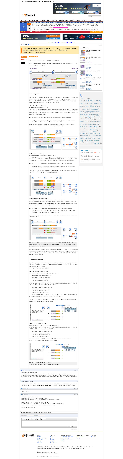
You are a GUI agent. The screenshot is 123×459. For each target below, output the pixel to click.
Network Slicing (82, 128)
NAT (93, 124)
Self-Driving (93, 135)
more (98, 24)
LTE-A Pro (81, 121)
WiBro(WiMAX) (88, 142)
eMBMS (81, 143)
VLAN (89, 138)
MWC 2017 (96, 122)
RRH (84, 131)
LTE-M (85, 121)
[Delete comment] (75, 370)
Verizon (72, 25)
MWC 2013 (81, 122)
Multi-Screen (85, 124)
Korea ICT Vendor (99, 118)
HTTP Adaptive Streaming (89, 112)
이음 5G (96, 144)
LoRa (92, 121)
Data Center (82, 108)
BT (97, 101)
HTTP (82, 112)
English (32, 1)
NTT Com (98, 25)
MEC (95, 121)
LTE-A (98, 120)
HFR (95, 24)
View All (82, 98)
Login (23, 1)
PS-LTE (84, 129)
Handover (85, 114)
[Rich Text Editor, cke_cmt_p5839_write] (49, 423)
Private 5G (93, 130)
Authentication (93, 101)
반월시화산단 (53, 29)
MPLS (99, 121)
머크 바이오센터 (87, 29)
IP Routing (87, 116)
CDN (100, 103)
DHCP (94, 106)
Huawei (89, 114)
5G (81, 100)
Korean (35, 1)
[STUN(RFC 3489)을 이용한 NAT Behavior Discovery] (82, 57)
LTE (92, 120)
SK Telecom (97, 133)
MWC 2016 (91, 122)
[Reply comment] (77, 370)
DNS (97, 106)
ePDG (84, 143)
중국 (54, 25)
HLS (100, 111)
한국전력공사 (81, 29)
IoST (80, 118)
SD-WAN (94, 131)
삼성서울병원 (59, 29)
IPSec (93, 116)
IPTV (97, 116)
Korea (94, 118)
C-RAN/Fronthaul (93, 103)
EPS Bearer (96, 108)
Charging (95, 104)
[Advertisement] (91, 177)
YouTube (94, 142)
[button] (23, 419)
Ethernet (81, 109)
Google (81, 111)
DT (78, 25)
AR (80, 101)
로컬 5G (91, 143)
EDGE (87, 108)
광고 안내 (39, 1)
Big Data (82, 103)
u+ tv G (88, 143)
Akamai (89, 101)
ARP (82, 101)
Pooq (87, 129)
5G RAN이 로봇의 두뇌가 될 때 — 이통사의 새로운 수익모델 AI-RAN (61, 42)
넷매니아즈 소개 (45, 1)
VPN (92, 138)
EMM (92, 108)
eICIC (99, 142)
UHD (85, 138)
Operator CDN (99, 128)
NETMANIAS (24, 44)
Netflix (84, 126)
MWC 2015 (86, 122)
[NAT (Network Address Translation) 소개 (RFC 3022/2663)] (82, 84)
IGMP (93, 114)
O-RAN (87, 128)
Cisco (84, 106)
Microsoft (89, 25)
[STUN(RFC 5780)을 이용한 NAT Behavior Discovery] (82, 50)
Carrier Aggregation (90, 104)
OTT (94, 128)
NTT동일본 (93, 25)
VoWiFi (91, 140)
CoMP (87, 106)
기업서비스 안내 (51, 1)
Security (87, 135)
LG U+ (86, 120)
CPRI (85, 104)
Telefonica (82, 25)
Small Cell (82, 136)
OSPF (90, 128)
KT (97, 29)
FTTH (84, 109)
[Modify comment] (74, 370)
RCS (81, 131)
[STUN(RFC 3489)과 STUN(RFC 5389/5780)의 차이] (82, 64)
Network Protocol (92, 126)
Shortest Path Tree (98, 135)
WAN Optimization (96, 140)
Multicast (89, 124)
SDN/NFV (83, 133)
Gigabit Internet (94, 109)
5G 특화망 (89, 100)
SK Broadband (90, 133)
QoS (100, 129)
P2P (81, 129)
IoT (84, 118)
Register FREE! (27, 1)
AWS (85, 25)
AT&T (76, 25)
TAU (92, 136)
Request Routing (88, 131)
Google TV (97, 111)
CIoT (82, 104)
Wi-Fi (81, 142)
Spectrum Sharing (87, 136)
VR (94, 138)
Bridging (86, 103)
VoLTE (87, 140)
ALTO (100, 100)
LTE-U (89, 121)
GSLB (88, 109)
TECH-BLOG (31, 44)
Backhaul (100, 101)
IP (95, 114)
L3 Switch (82, 120)
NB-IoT (96, 124)
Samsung (92, 24)
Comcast (90, 106)
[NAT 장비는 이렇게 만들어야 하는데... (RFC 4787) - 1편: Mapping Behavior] (82, 77)
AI (96, 100)
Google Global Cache (89, 111)
